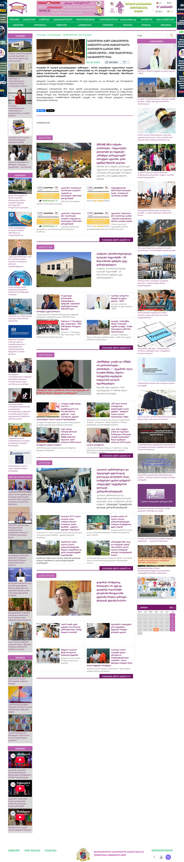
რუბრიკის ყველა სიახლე (116, 240)
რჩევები (127, 25)
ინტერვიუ (61, 25)
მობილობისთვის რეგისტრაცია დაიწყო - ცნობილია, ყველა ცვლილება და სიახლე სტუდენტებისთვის (153, 315)
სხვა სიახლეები (165, 19)
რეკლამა (50, 850)
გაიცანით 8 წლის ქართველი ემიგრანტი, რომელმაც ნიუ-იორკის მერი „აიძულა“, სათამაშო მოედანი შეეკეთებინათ (156, 175)
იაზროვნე (108, 25)
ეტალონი (18, 25)
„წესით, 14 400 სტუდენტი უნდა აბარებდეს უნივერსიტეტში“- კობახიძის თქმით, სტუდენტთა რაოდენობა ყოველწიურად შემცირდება (19, 499)
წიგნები (146, 25)
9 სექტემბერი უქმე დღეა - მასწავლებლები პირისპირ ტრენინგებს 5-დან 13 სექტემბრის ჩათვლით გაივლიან (154, 351)
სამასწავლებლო (62, 19)
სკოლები (44, 19)
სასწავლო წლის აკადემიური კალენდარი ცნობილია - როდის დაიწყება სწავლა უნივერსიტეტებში (153, 283)
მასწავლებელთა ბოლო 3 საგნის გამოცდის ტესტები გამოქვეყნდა (17, 468)
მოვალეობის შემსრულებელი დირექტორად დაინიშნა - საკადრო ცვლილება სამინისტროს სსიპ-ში (155, 212)
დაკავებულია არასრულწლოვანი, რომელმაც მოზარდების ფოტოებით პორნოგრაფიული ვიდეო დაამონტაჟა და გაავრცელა (19, 379)
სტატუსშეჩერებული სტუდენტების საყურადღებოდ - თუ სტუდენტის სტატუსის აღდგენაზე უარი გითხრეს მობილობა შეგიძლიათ (157, 447)
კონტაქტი (14, 850)
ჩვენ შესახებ (32, 850)
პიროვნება (40, 25)
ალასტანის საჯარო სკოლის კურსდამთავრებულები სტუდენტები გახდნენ (18, 139)
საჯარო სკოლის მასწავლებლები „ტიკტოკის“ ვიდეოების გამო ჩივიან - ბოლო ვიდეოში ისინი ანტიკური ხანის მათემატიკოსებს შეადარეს (155, 137)
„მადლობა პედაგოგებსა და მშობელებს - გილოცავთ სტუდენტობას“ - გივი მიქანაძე (19, 164)
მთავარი (14, 19)
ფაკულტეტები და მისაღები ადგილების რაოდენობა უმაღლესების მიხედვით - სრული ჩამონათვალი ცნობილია (18, 560)
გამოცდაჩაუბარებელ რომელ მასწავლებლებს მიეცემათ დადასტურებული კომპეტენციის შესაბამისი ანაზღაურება (154, 570)
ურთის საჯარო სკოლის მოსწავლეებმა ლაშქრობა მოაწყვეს (18, 681)
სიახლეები (29, 19)
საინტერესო (84, 25)
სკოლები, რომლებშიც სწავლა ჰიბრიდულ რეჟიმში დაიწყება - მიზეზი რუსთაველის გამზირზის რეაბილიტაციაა (156, 101)
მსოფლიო (146, 19)
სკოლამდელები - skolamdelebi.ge (117, 19)
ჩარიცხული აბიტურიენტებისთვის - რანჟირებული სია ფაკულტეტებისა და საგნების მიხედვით (19, 111)
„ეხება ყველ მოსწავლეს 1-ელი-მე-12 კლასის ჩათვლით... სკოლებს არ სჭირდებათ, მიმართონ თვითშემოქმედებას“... (20, 261)
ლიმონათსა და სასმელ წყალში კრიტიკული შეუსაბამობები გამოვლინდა (20, 318)
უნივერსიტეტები (85, 19)
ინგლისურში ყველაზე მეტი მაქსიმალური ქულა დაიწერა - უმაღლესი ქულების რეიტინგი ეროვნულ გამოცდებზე (156, 477)
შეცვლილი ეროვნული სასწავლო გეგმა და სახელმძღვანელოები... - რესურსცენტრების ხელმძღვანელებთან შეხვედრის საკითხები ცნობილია (17, 347)
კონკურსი (165, 25)
